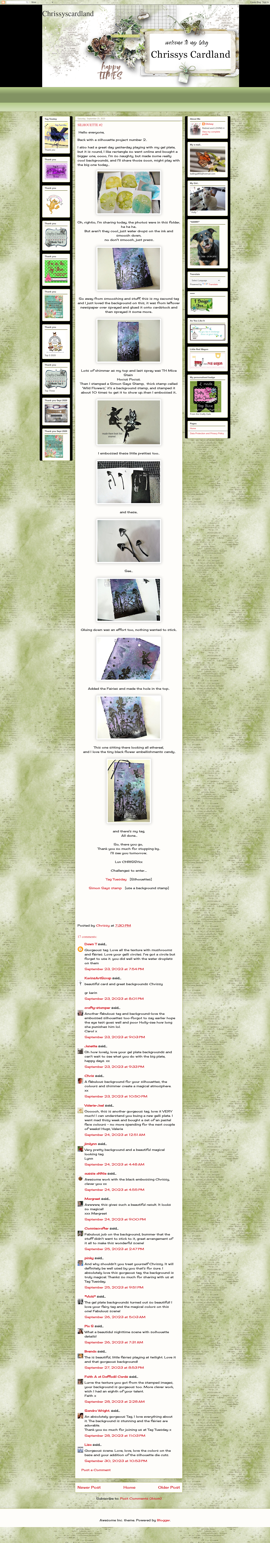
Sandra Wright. (97, 1411)
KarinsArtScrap (98, 978)
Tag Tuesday (116, 879)
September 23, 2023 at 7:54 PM (114, 969)
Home (129, 1487)
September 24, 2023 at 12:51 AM (115, 1135)
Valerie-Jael (94, 1105)
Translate (213, 284)
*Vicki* (90, 1296)
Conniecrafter (97, 1228)
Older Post (169, 1487)
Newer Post (89, 1487)
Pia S (89, 1326)
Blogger (163, 1520)
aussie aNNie (95, 1173)
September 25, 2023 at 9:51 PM (114, 1287)
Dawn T (91, 944)
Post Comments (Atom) (141, 1498)
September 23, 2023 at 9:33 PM (114, 1067)
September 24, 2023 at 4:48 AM (114, 1164)
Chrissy (209, 124)
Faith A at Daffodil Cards (106, 1377)
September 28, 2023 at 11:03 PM (115, 1436)
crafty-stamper (97, 1008)
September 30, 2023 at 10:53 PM (116, 1461)
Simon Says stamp (105, 888)
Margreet (92, 1199)
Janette (91, 1046)
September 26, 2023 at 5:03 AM (115, 1317)
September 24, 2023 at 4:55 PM (114, 1190)
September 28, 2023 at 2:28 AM (115, 1401)
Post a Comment (96, 1470)
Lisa (88, 1445)
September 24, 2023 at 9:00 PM (115, 1219)
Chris (89, 1076)
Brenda (90, 1351)
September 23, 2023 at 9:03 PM (115, 1037)
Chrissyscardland (68, 13)
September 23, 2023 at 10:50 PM (116, 1096)
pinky (89, 1258)
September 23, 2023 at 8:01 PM (114, 999)
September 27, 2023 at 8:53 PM (114, 1367)
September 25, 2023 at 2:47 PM (114, 1249)
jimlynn (91, 1144)
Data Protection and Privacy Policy (207, 433)
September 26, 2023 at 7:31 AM (114, 1342)
